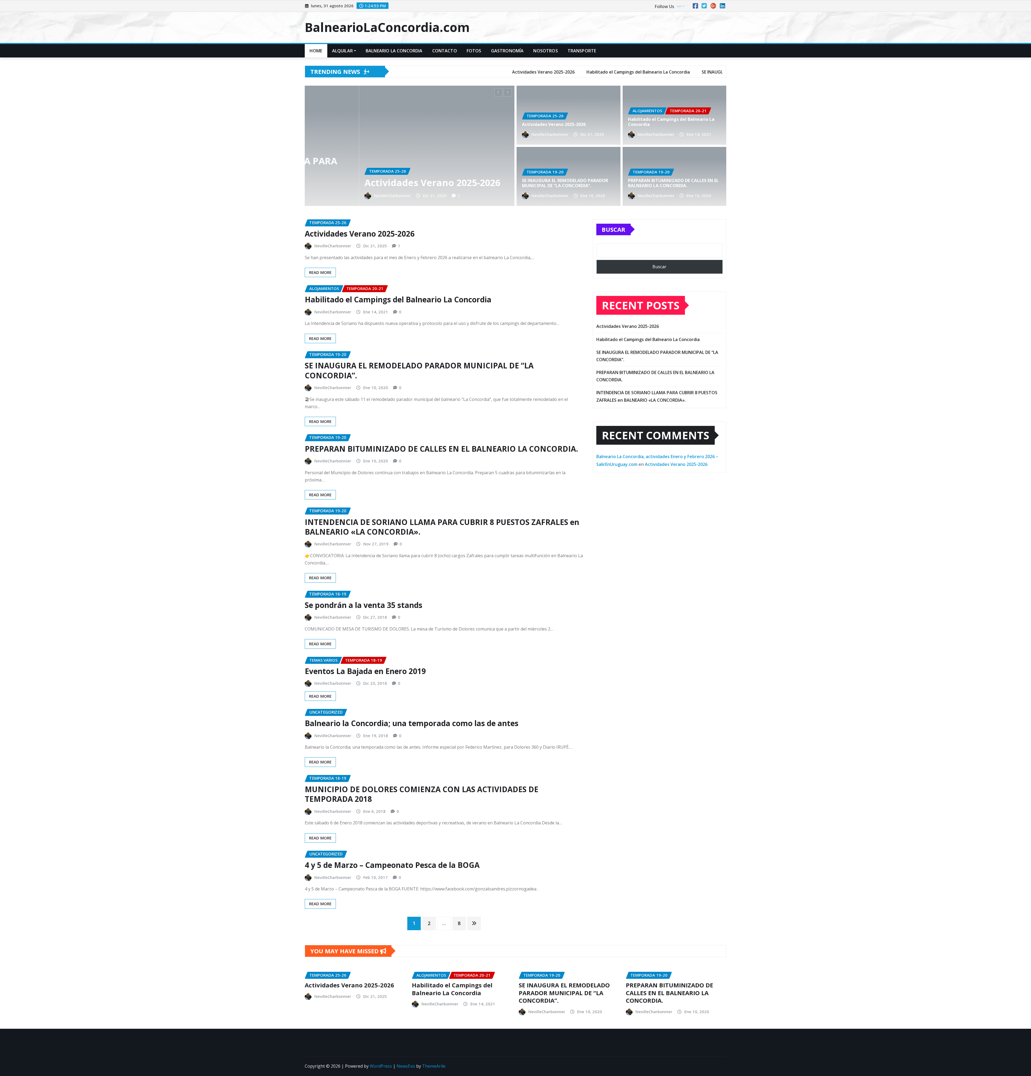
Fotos (474, 51)
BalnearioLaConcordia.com (387, 27)
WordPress (381, 1066)
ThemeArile (433, 1066)
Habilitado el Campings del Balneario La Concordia (671, 121)
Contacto (444, 51)
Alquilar (342, 51)
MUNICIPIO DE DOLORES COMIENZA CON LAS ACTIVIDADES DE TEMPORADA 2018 (421, 794)
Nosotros (545, 51)
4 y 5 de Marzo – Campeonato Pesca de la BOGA (392, 865)
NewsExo (406, 1066)
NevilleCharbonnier (422, 195)
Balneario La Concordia (394, 51)
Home (316, 51)
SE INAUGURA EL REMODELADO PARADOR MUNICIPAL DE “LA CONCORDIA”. (488, 177)
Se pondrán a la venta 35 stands (363, 605)
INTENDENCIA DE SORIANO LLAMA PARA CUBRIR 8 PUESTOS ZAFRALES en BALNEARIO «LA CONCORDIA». (442, 527)
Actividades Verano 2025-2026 (554, 124)
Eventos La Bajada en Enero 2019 (365, 671)
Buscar (613, 229)
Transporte (582, 51)
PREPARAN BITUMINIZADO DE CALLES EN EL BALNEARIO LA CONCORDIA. (673, 183)
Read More (320, 272)
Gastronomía (507, 51)
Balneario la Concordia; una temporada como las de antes (411, 723)
